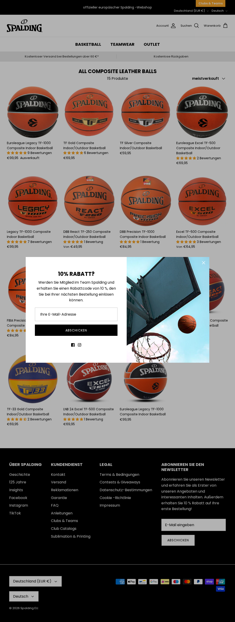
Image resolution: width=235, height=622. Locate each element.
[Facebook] (73, 345)
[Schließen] (204, 263)
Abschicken (76, 330)
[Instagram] (79, 345)
